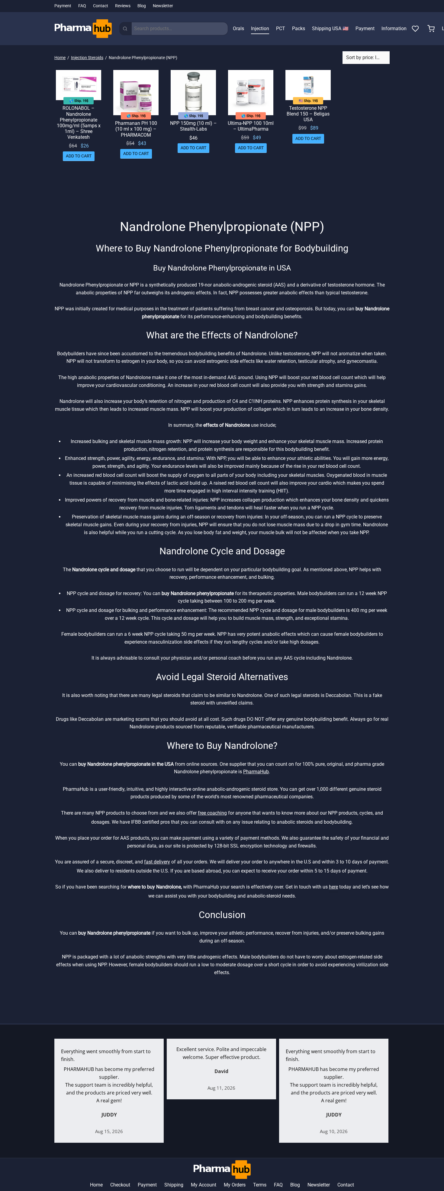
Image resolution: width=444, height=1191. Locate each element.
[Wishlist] (416, 28)
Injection (260, 28)
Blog (141, 5)
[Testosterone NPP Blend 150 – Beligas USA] (308, 85)
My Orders (235, 1185)
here (333, 887)
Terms (259, 1185)
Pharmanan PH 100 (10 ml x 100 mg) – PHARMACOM (136, 129)
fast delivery (157, 862)
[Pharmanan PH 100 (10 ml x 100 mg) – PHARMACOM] (136, 92)
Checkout (120, 1185)
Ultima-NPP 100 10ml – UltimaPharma (251, 126)
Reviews (122, 5)
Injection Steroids (87, 57)
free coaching (212, 813)
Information (394, 28)
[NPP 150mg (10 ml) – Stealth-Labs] (193, 92)
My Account (203, 1185)
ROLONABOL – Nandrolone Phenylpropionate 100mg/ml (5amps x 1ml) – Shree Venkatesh (79, 122)
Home (60, 57)
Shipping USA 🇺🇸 (330, 28)
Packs (298, 28)
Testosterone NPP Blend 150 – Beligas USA (308, 113)
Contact (100, 5)
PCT (280, 28)
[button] (79, 156)
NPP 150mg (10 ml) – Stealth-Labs (193, 126)
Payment (62, 5)
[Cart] (431, 28)
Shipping (173, 1185)
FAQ (82, 5)
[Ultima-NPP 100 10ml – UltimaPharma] (251, 92)
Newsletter (163, 5)
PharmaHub (256, 771)
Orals (238, 28)
